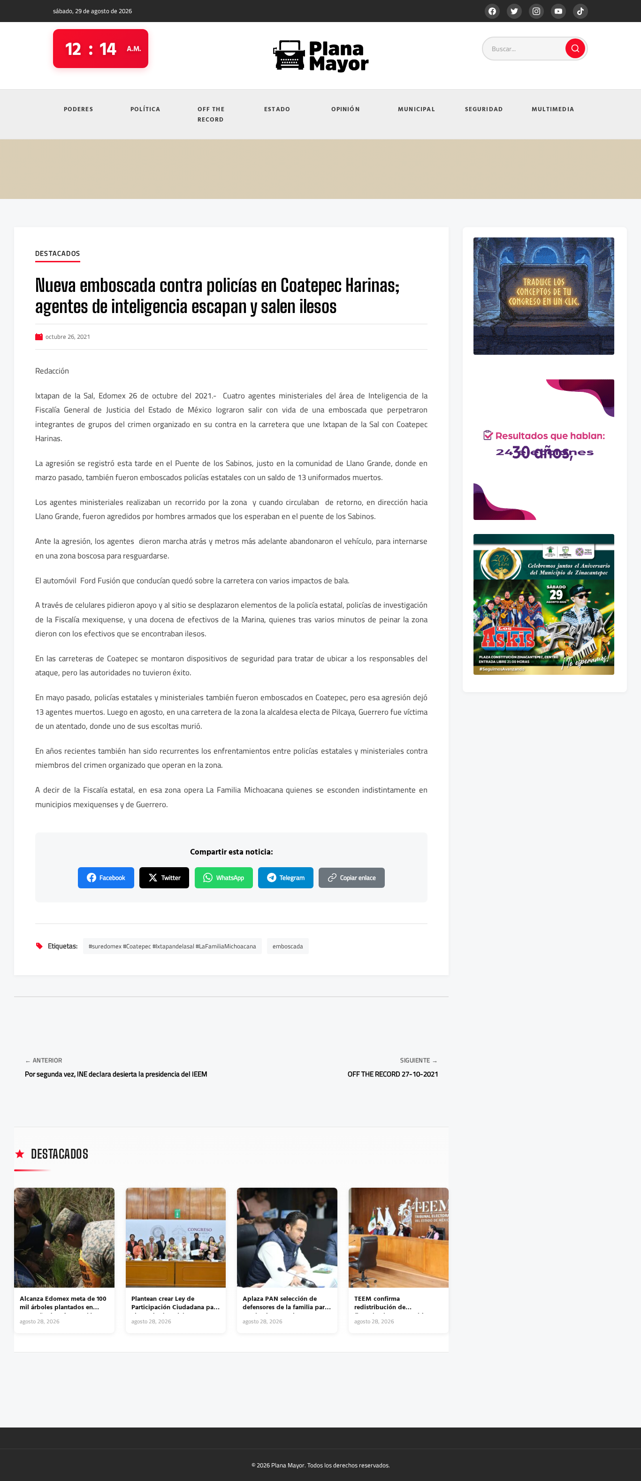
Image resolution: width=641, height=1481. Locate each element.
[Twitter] (514, 11)
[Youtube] (558, 11)
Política (145, 109)
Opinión (345, 109)
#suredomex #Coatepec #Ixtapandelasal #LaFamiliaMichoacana (172, 946)
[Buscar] (575, 48)
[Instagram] (536, 11)
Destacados (57, 254)
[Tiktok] (580, 11)
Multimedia (553, 109)
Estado (277, 109)
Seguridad (484, 109)
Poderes (78, 109)
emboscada (288, 946)
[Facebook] (492, 11)
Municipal (416, 109)
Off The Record (211, 114)
